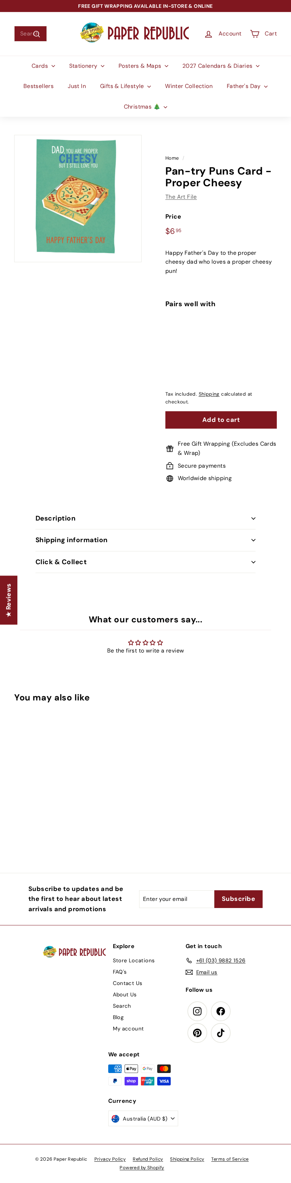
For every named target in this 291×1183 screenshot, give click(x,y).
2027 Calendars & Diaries (218, 66)
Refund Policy (148, 1159)
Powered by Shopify (142, 1168)
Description (55, 518)
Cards (40, 66)
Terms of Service (229, 1159)
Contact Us (128, 983)
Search (122, 1005)
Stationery (84, 66)
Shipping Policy (187, 1159)
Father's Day (244, 86)
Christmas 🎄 (143, 106)
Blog (118, 1017)
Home (172, 158)
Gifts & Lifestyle (123, 86)
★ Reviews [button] (8, 600)
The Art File (181, 196)
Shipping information (71, 539)
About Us (125, 994)
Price (173, 216)
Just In (77, 86)
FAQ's (120, 971)
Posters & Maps (141, 66)
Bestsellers (38, 86)
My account (128, 1028)
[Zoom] (78, 198)
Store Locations (134, 960)
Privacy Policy (110, 1159)
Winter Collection (189, 86)
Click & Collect (61, 561)
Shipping (209, 394)
